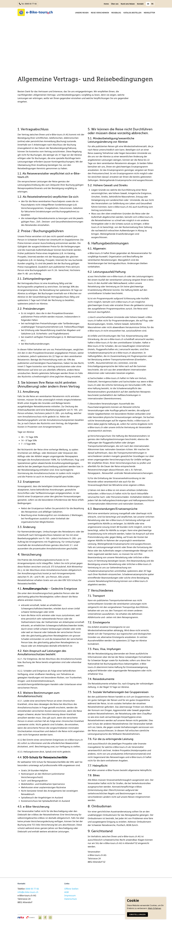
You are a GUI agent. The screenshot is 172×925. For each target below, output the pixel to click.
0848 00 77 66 (32, 888)
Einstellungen (137, 915)
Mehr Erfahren (154, 908)
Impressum (70, 895)
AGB (66, 892)
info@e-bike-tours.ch (28, 892)
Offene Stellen (71, 888)
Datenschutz (70, 898)
